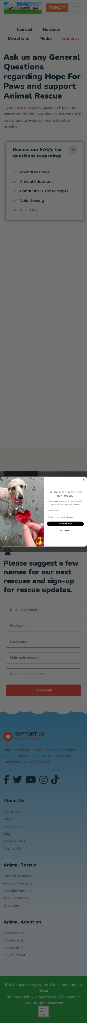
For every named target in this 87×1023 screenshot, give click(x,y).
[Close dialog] (84, 479)
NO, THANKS (65, 530)
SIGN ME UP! (65, 524)
